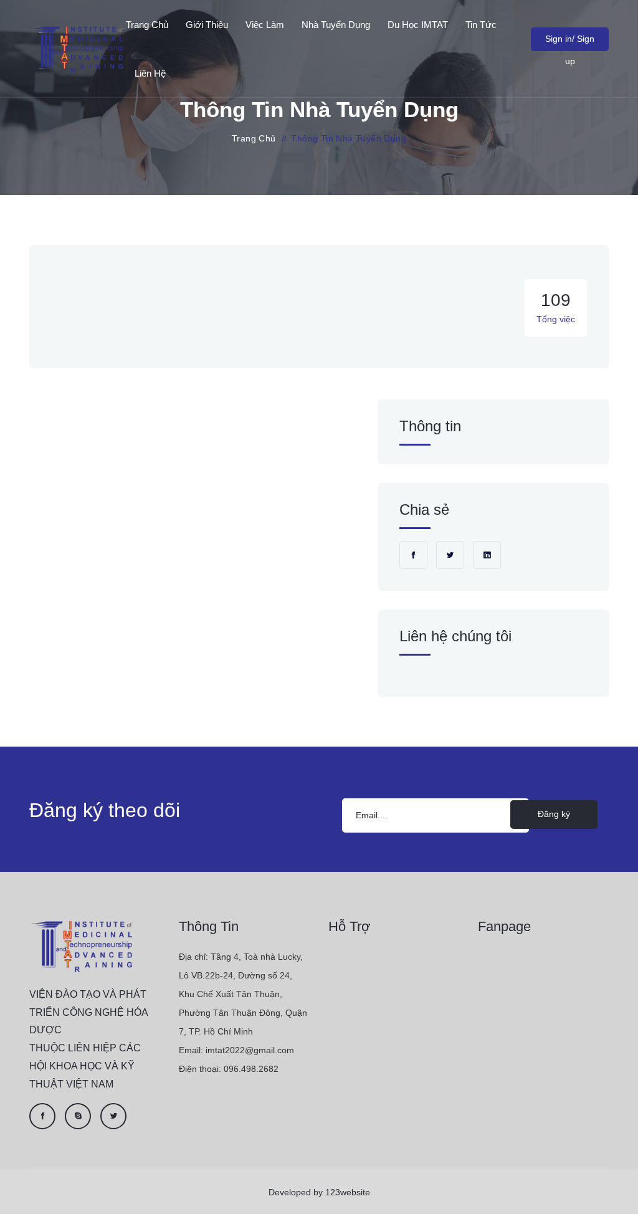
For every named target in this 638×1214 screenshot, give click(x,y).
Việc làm (264, 24)
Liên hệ (150, 73)
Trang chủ (147, 24)
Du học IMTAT (418, 24)
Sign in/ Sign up (569, 42)
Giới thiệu (207, 24)
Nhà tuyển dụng (336, 24)
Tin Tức (481, 24)
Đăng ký (554, 814)
